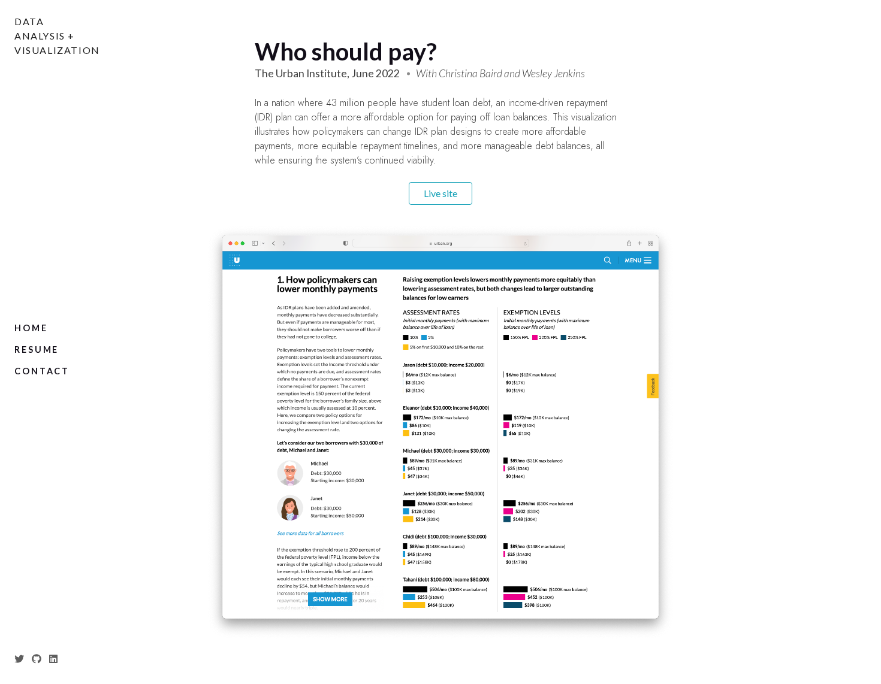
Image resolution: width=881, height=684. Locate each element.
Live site (440, 193)
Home (31, 328)
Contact (42, 371)
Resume (36, 349)
